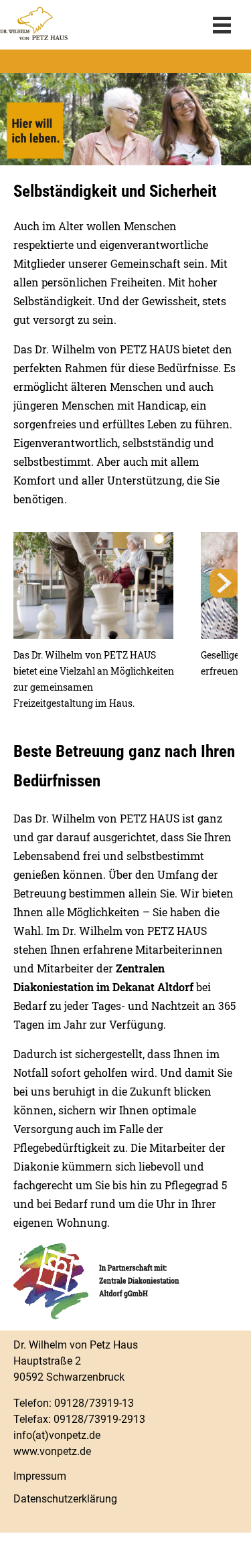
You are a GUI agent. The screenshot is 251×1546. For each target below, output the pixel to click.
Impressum (39, 1476)
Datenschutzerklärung (65, 1498)
